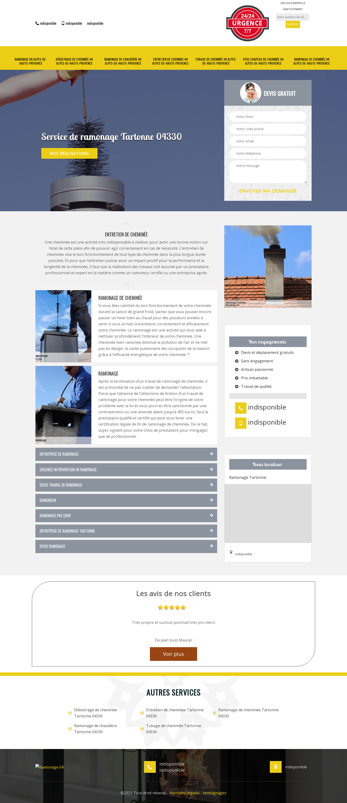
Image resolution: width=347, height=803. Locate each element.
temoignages (214, 792)
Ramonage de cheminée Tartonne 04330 (248, 713)
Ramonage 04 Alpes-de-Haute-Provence (31, 61)
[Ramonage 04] (49, 766)
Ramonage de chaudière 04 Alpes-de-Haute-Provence (122, 61)
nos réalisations (69, 153)
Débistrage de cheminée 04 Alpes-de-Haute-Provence (74, 61)
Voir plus (173, 654)
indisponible (47, 23)
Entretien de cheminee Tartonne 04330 (175, 713)
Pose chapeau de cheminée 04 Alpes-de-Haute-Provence (263, 61)
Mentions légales (184, 792)
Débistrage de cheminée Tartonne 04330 (95, 713)
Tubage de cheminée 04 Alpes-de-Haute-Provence (216, 61)
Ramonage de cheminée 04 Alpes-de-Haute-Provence (311, 61)
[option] (173, 624)
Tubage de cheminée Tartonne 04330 (173, 728)
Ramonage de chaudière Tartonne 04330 (95, 728)
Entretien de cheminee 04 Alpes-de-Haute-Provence (170, 61)
